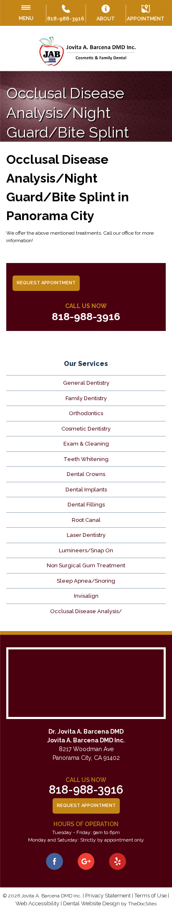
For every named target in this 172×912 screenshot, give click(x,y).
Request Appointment (46, 283)
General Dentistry (86, 383)
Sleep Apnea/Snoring (86, 581)
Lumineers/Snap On (86, 550)
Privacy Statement (108, 895)
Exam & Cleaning (86, 444)
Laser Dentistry (86, 535)
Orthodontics (86, 413)
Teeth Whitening (86, 459)
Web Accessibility (37, 903)
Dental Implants (86, 489)
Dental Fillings (86, 504)
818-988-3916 (65, 19)
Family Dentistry (86, 398)
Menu (26, 18)
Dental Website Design (91, 903)
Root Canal (86, 520)
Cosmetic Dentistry (86, 429)
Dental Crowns (86, 474)
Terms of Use (150, 895)
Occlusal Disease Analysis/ (86, 611)
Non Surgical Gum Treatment (86, 565)
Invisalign (86, 596)
